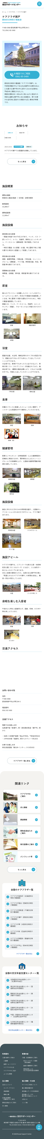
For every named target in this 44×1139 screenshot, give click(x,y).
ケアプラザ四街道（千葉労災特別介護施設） (21, 911)
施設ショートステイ (10, 1064)
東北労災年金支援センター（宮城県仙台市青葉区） (21, 987)
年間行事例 (8, 138)
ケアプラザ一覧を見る (24, 954)
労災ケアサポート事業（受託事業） (30, 1061)
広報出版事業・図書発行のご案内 (8, 1098)
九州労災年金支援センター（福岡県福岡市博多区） (21, 1023)
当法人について (7, 1085)
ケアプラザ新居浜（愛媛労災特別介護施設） (21, 939)
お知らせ (25, 1099)
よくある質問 (8, 1074)
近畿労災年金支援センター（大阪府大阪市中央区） (21, 1008)
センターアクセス (9, 1088)
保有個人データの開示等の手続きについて (29, 1095)
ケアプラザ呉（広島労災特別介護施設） (21, 932)
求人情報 (5, 1106)
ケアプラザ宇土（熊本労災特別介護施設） (21, 946)
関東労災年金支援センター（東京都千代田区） (21, 994)
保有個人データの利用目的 (30, 1091)
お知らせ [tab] (10, 133)
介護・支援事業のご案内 (29, 1057)
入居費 (6, 1061)
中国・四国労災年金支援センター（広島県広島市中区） (21, 1016)
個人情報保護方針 (27, 1088)
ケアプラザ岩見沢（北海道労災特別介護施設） (21, 897)
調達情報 (6, 1091)
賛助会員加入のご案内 (9, 1102)
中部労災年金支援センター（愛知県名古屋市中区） (21, 1001)
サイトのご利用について (29, 1085)
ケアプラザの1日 (9, 1067)
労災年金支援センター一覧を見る (20, 1030)
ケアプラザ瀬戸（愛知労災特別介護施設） (21, 918)
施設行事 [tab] (21, 133)
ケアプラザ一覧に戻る (22, 761)
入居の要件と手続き (8, 1057)
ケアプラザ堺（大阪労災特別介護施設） (21, 925)
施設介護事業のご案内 (30, 1065)
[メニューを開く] (39, 4)
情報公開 (6, 1094)
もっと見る (22, 161)
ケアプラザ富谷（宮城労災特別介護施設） (21, 904)
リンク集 (25, 1102)
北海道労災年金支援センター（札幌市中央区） (20, 980)
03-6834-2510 (16, 1125)
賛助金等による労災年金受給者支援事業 (31, 1069)
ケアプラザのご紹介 (10, 1071)
